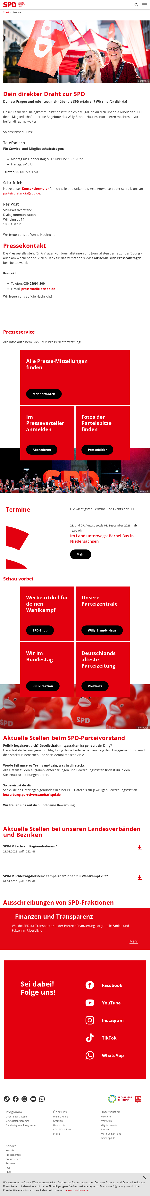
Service (11, 1146)
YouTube (111, 1002)
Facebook (112, 985)
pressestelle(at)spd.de (38, 289)
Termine (10, 1163)
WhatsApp (113, 1055)
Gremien (58, 1121)
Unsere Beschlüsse (16, 1116)
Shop (8, 1172)
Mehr (133, 941)
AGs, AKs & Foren (62, 1129)
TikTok (109, 1037)
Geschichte (59, 1125)
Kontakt (10, 1150)
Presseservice (13, 1159)
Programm (14, 1112)
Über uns (60, 1112)
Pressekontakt (13, 1154)
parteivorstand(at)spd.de (21, 193)
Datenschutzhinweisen (76, 1190)
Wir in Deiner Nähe (111, 1133)
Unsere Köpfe (60, 1116)
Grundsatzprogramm (17, 1121)
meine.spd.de (108, 1138)
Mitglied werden (109, 1125)
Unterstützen (110, 1112)
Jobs (8, 1167)
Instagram (113, 1020)
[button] (144, 1177)
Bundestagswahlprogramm (21, 1125)
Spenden (105, 1129)
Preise (56, 1133)
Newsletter (106, 1116)
